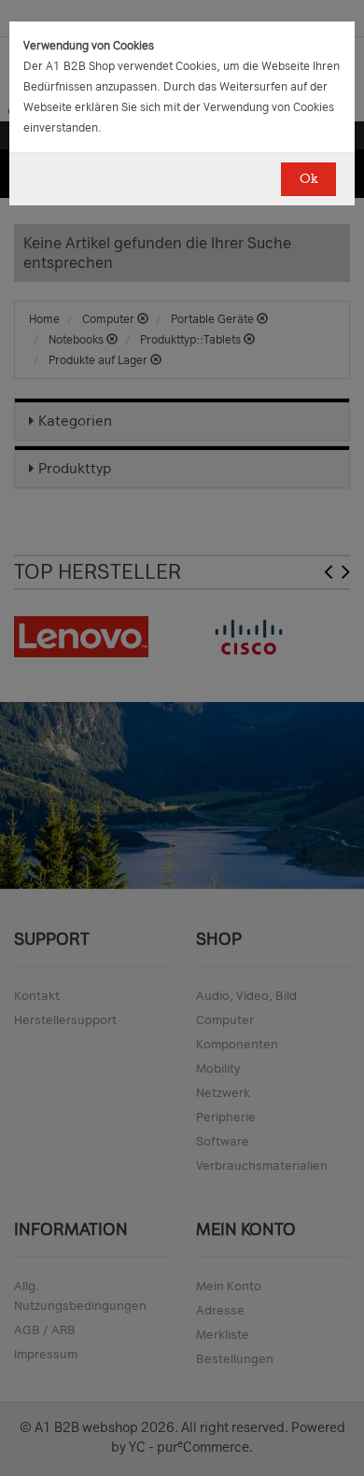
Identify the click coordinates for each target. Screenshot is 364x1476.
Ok (308, 179)
